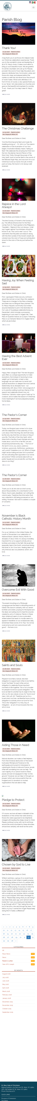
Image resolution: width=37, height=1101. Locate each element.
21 (16, 934)
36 (12, 941)
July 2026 (5, 977)
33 (32, 937)
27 (8, 937)
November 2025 (7, 1005)
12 (11, 930)
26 (4, 937)
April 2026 (5, 988)
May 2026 (5, 984)
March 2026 (6, 991)
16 (27, 930)
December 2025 (7, 1002)
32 (28, 937)
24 (28, 934)
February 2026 (7, 995)
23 (24, 934)
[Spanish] (34, 2)
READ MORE (7, 94)
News (4, 957)
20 (12, 934)
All (3, 950)
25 (32, 934)
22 (20, 934)
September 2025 (7, 1012)
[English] (30, 2)
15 (23, 930)
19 (8, 934)
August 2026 (6, 974)
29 (16, 937)
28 (12, 937)
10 (4, 930)
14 (19, 930)
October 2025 (6, 1008)
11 (7, 930)
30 (20, 937)
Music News (6, 954)
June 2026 (5, 981)
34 (4, 941)
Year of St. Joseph (8, 964)
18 (4, 934)
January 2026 (6, 998)
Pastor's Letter (7, 961)
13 (15, 930)
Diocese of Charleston (8, 1098)
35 (8, 941)
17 (31, 930)
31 (24, 937)
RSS (32, 953)
